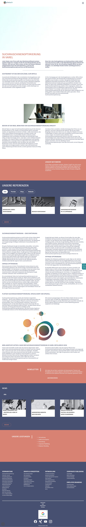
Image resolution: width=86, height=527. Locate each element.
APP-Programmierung (49, 479)
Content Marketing (71, 478)
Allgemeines (15, 394)
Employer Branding (43, 446)
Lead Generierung (6, 486)
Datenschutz (42, 505)
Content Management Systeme (51, 476)
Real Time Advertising (6, 492)
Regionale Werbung (6, 490)
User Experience (27, 475)
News (25, 394)
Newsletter (4, 489)
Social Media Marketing (7, 482)
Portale (13, 192)
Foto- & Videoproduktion (7, 493)
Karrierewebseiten (70, 487)
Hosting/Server (48, 484)
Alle (5, 192)
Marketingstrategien (28, 479)
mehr (49, 175)
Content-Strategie (70, 476)
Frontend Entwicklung (49, 473)
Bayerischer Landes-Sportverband (9, 210)
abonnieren (52, 378)
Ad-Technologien (48, 482)
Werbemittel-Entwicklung (50, 481)
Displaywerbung (5, 487)
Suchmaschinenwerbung (7, 479)
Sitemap (43, 507)
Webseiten (47, 486)
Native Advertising (70, 475)
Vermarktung (41, 437)
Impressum (42, 502)
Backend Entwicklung (49, 475)
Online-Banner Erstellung (29, 481)
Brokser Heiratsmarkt (39, 211)
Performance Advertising (7, 481)
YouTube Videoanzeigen (7, 495)
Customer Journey (6, 475)
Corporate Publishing (44, 444)
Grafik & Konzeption (43, 439)
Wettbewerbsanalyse (6, 484)
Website (31, 192)
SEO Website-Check (49, 487)
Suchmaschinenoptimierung (8, 473)
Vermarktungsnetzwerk (7, 476)
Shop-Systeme (48, 478)
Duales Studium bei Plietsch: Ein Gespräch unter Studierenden (67, 412)
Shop (22, 192)
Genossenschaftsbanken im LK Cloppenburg (68, 210)
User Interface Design (28, 473)
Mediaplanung (27, 484)
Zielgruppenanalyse (28, 482)
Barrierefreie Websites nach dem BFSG (39, 413)
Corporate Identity (27, 476)
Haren (54, 265)
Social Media (69, 473)
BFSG (46, 489)
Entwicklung (41, 441)
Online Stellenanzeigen (71, 486)
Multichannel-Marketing (7, 478)
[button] (3, 524)
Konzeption (26, 478)
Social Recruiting (70, 484)
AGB (43, 504)
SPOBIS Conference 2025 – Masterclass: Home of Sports (10, 412)
